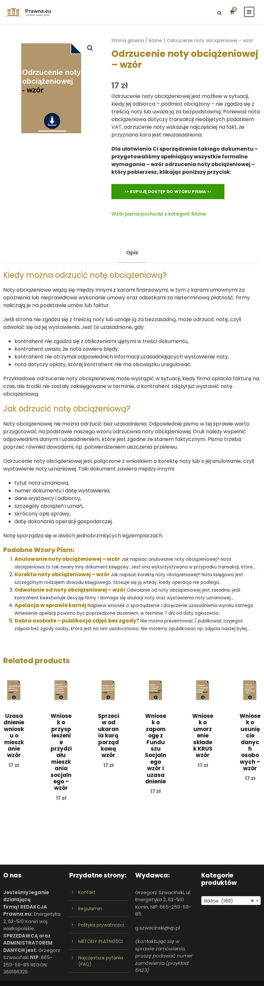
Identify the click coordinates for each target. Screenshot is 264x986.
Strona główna (127, 40)
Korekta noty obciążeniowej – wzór (61, 574)
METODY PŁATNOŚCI (100, 941)
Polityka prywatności (101, 925)
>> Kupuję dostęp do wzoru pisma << (168, 192)
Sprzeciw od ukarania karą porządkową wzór (108, 735)
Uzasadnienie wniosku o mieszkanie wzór (14, 735)
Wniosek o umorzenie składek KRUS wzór (202, 735)
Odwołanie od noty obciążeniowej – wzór (70, 590)
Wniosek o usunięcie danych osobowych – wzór (250, 742)
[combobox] (231, 900)
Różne (155, 40)
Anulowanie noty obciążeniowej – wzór (67, 559)
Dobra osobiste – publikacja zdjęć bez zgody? (76, 620)
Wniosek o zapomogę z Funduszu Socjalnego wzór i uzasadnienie (155, 748)
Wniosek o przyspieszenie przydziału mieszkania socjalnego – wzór (61, 752)
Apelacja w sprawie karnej (50, 605)
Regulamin (90, 908)
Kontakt (87, 892)
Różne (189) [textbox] (229, 900)
